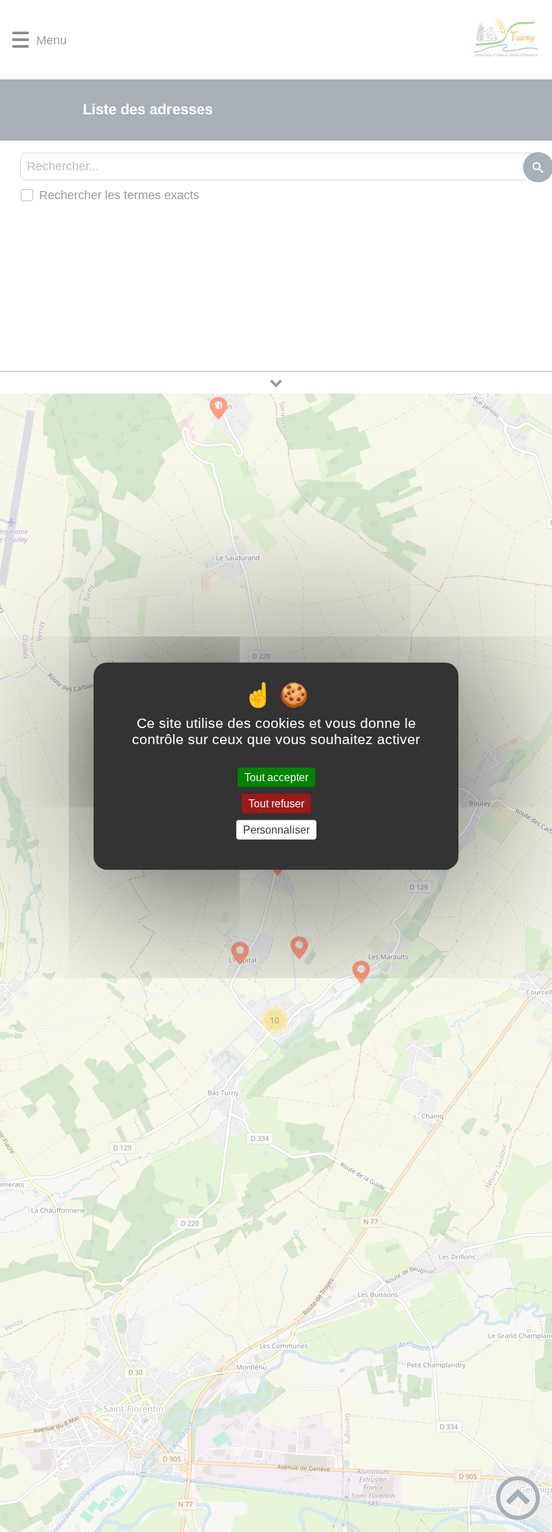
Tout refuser (276, 803)
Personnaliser (276, 830)
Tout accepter (276, 776)
